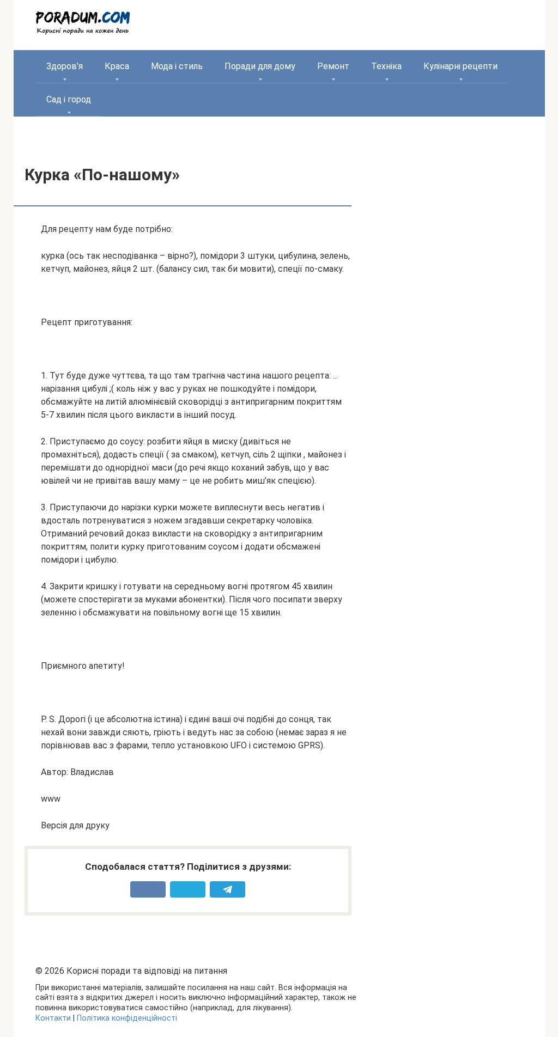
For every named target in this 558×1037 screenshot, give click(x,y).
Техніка (386, 66)
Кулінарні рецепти (460, 66)
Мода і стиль (177, 66)
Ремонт (333, 66)
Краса (117, 66)
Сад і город (68, 99)
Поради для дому (260, 66)
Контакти (53, 1018)
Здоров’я (64, 66)
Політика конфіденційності (127, 1018)
